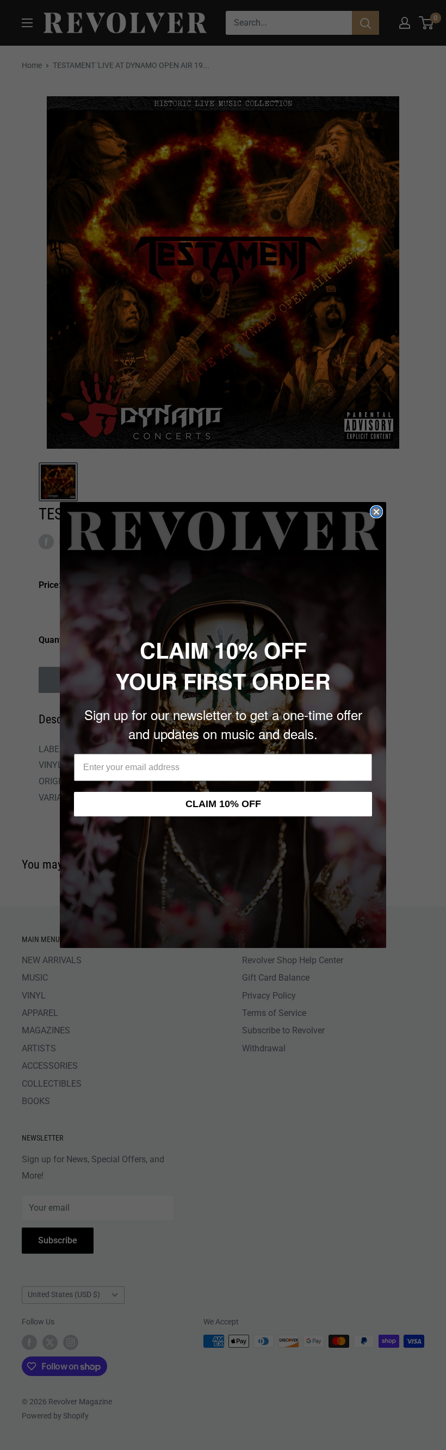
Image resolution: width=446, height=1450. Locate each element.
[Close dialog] (376, 511)
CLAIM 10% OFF (223, 803)
